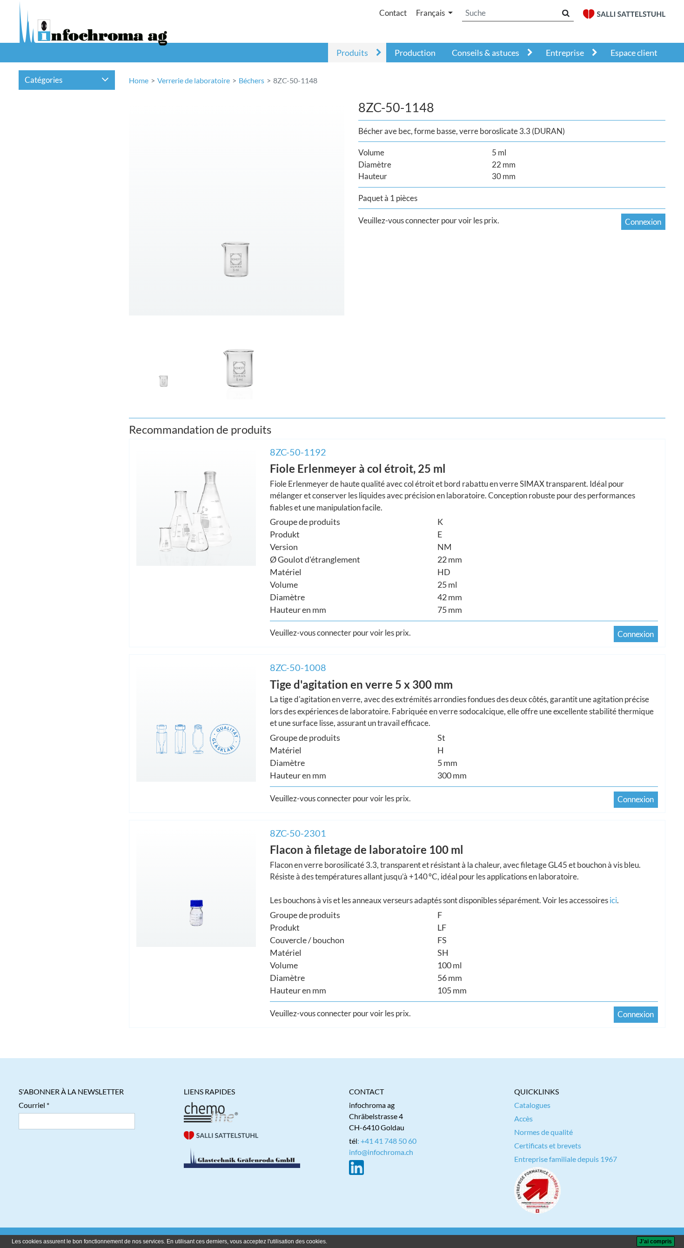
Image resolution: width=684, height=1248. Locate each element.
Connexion (643, 222)
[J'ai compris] (656, 1241)
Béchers (251, 80)
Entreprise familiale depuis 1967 (565, 1158)
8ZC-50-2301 (298, 833)
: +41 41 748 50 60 (386, 1140)
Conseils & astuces (485, 52)
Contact (393, 13)
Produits (352, 52)
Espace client (633, 52)
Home (138, 80)
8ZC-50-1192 (298, 451)
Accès (523, 1118)
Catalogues (532, 1104)
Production (415, 52)
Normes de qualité (543, 1131)
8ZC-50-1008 (298, 667)
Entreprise (565, 52)
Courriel (32, 1104)
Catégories (43, 80)
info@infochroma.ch (381, 1151)
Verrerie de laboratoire (193, 80)
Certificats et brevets (547, 1145)
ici (613, 900)
